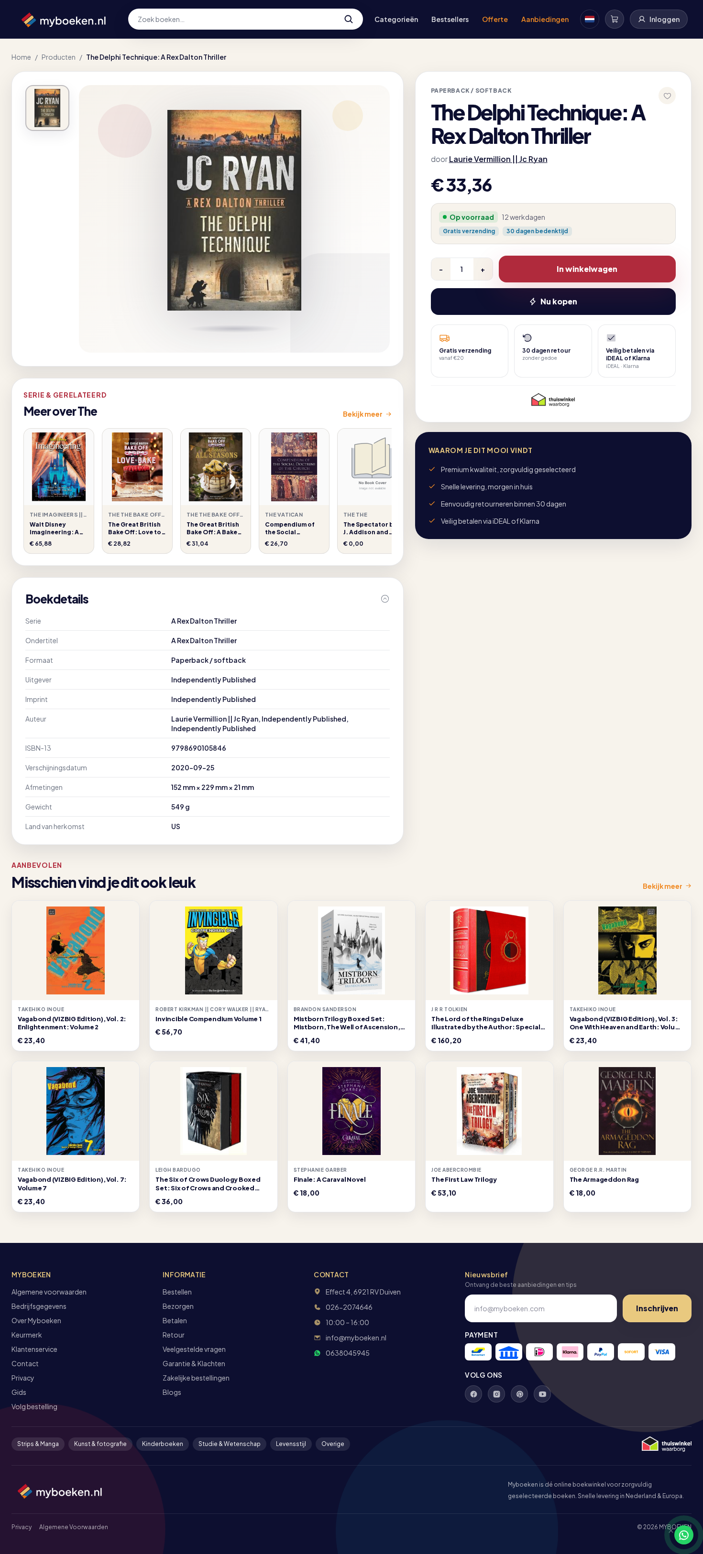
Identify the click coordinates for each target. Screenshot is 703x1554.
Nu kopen (558, 301)
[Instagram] (496, 1394)
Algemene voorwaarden (49, 1291)
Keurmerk (26, 1334)
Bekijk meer (363, 414)
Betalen (175, 1320)
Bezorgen (178, 1306)
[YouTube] (542, 1394)
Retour (174, 1334)
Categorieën (396, 19)
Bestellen (177, 1291)
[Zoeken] (348, 19)
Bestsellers (450, 19)
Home (21, 57)
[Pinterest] (519, 1394)
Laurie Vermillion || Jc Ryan (498, 159)
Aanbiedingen (545, 19)
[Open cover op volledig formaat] (47, 108)
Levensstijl (291, 1443)
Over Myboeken (36, 1320)
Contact (25, 1363)
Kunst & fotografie (100, 1443)
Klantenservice (34, 1349)
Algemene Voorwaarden (73, 1527)
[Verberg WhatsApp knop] (666, 1535)
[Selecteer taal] (589, 19)
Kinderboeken (162, 1443)
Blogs (172, 1392)
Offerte (495, 19)
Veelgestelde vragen (194, 1349)
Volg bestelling (34, 1406)
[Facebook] (473, 1394)
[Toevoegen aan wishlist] (667, 95)
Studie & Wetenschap (229, 1443)
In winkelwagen (587, 269)
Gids (18, 1392)
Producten (59, 57)
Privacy (22, 1377)
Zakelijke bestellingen (196, 1377)
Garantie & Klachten (194, 1363)
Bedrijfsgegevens (38, 1306)
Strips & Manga (38, 1443)
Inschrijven (657, 1308)
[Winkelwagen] (614, 19)
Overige (332, 1443)
